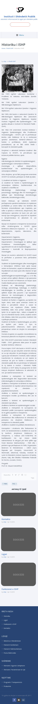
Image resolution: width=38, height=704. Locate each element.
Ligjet (4, 554)
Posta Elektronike (10, 653)
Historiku (7, 616)
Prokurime (7, 686)
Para (5, 484)
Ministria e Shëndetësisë (12, 641)
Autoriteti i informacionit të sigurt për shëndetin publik (19, 19)
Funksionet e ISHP (10, 589)
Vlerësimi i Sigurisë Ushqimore (14, 666)
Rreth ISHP (10, 48)
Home (3, 48)
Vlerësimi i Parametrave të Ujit (14, 670)
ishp (4, 61)
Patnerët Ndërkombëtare (13, 649)
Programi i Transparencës (13, 682)
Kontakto (6, 519)
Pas (13, 484)
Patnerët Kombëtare (11, 645)
